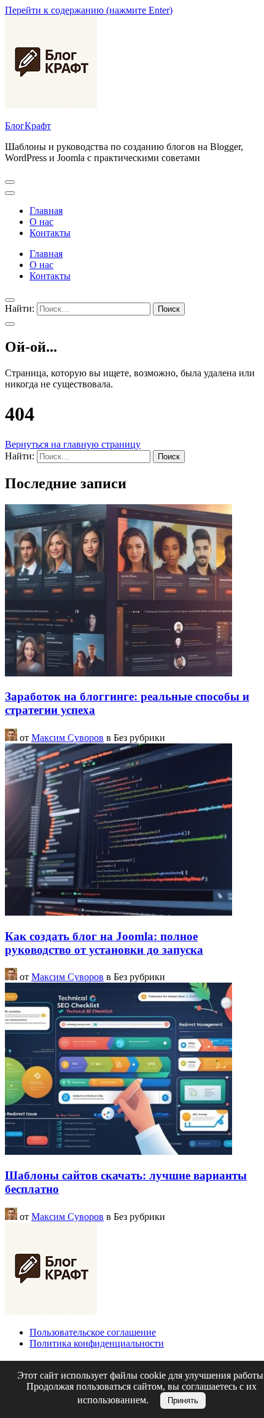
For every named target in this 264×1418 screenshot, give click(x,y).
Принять (183, 1400)
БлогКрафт (28, 126)
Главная (46, 210)
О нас (41, 221)
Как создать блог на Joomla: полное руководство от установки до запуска (104, 943)
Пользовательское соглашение (92, 1332)
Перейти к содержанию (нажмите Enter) (89, 10)
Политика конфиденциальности (96, 1343)
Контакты (50, 233)
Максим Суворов (67, 737)
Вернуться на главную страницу (73, 444)
